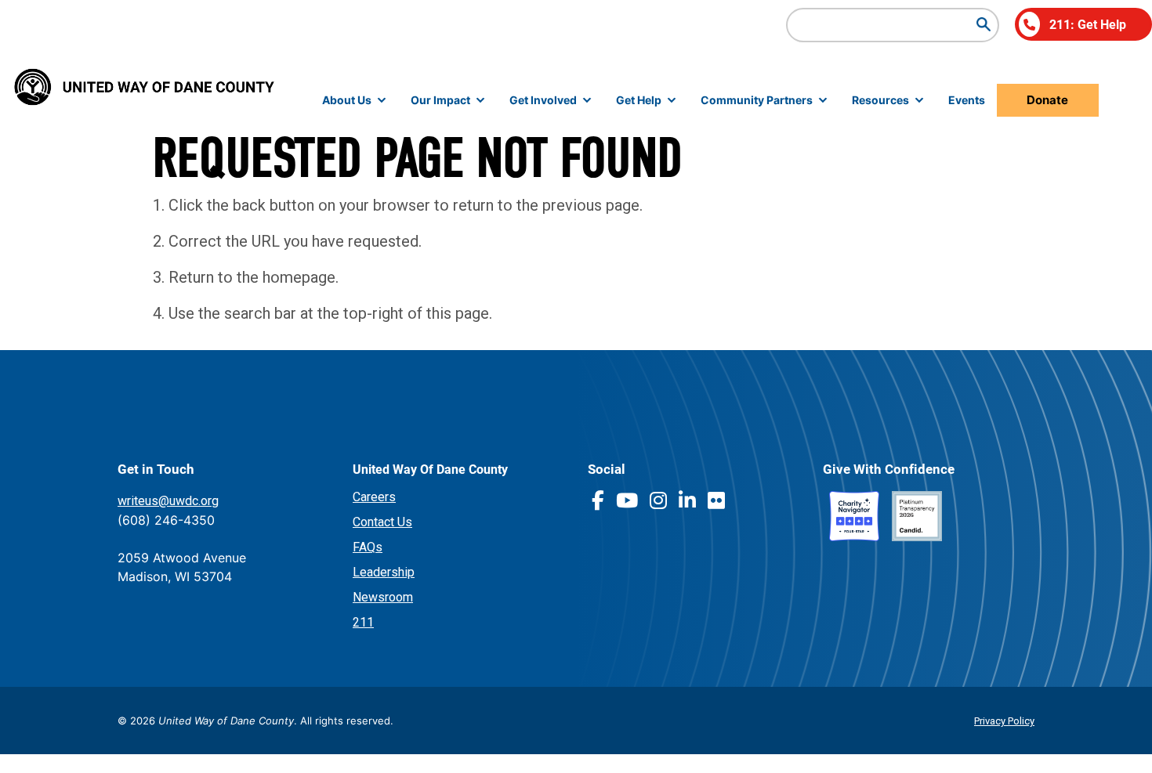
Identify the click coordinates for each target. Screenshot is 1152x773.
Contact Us (382, 522)
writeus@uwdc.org (168, 500)
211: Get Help (1087, 24)
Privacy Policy (1004, 721)
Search (983, 24)
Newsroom (383, 597)
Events (966, 100)
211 (363, 622)
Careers (374, 496)
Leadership (384, 572)
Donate (1047, 99)
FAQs (367, 547)
